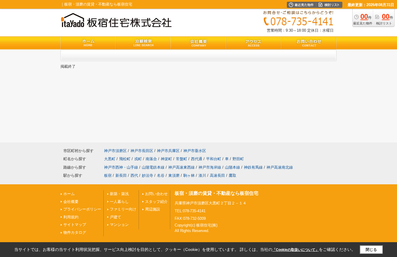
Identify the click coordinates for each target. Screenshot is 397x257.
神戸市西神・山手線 (121, 167)
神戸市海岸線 (210, 167)
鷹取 (232, 175)
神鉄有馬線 (253, 167)
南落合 (151, 159)
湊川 (202, 175)
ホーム (69, 194)
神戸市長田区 (141, 151)
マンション (119, 224)
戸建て (115, 217)
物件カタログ (74, 232)
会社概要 (70, 201)
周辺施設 (152, 209)
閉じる (371, 249)
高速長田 (217, 175)
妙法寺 (147, 175)
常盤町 (181, 159)
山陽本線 (232, 167)
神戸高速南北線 (280, 167)
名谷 (160, 175)
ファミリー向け (123, 209)
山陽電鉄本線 (153, 167)
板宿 (108, 175)
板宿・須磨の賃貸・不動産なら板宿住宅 (216, 193)
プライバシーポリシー (82, 209)
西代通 (196, 159)
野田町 (238, 159)
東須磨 (174, 175)
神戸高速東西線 (181, 167)
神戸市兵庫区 (168, 151)
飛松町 (124, 159)
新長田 (121, 175)
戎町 (138, 159)
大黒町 (109, 159)
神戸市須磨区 (115, 151)
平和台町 (213, 159)
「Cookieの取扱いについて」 (295, 250)
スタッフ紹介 (156, 201)
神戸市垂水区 (194, 151)
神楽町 (166, 159)
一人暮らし (119, 201)
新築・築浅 (119, 194)
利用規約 (70, 217)
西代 (134, 175)
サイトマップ (74, 224)
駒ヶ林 (189, 175)
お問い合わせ (156, 194)
